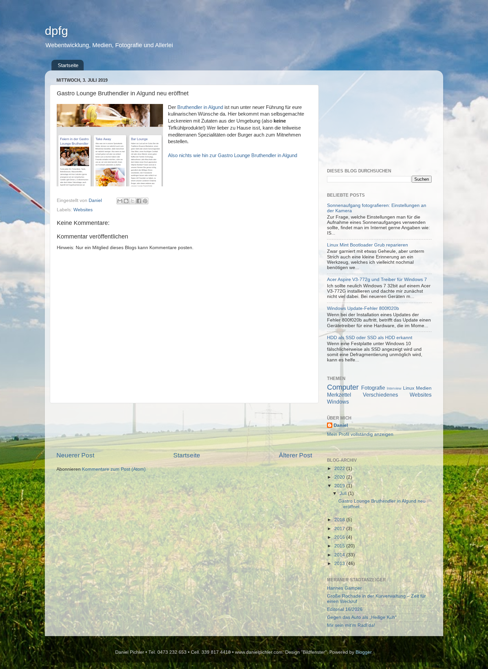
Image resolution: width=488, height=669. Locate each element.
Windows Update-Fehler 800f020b (363, 308)
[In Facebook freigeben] (138, 201)
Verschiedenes (380, 395)
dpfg (56, 31)
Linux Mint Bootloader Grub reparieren (367, 244)
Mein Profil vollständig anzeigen (360, 434)
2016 (340, 537)
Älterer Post (295, 455)
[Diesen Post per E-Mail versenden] (120, 201)
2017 (340, 528)
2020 (340, 477)
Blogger (363, 652)
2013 (340, 563)
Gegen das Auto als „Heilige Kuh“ (362, 617)
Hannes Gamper (344, 588)
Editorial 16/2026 (345, 609)
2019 (340, 485)
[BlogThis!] (126, 201)
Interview (394, 388)
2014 (340, 554)
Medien (424, 388)
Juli (344, 493)
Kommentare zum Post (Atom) (114, 469)
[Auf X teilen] (132, 201)
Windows (338, 402)
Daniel (341, 425)
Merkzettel (339, 395)
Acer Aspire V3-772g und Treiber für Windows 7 (377, 279)
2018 (340, 519)
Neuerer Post (75, 455)
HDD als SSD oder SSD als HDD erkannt (369, 337)
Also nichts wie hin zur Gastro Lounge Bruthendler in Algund (232, 155)
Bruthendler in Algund (200, 107)
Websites (83, 209)
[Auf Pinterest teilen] (145, 201)
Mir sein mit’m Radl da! (351, 625)
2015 (340, 545)
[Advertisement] (184, 427)
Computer (343, 387)
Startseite (68, 65)
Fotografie (373, 388)
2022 (340, 468)
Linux (408, 388)
